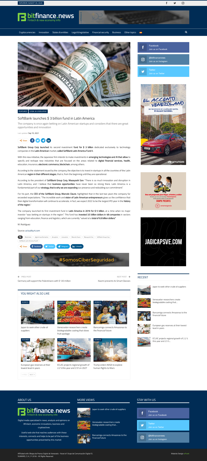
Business (116, 32)
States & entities (60, 32)
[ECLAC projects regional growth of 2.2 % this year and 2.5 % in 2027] (74, 350)
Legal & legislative (80, 32)
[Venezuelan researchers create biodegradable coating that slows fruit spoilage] (74, 312)
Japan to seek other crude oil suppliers (169, 286)
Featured (23, 111)
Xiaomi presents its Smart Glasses (114, 281)
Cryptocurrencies (27, 32)
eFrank (186, 453)
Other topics (130, 32)
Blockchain (28, 237)
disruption (55, 237)
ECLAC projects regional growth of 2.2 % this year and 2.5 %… (170, 340)
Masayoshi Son (88, 237)
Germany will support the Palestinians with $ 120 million (44, 281)
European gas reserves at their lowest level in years (170, 327)
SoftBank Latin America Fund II (28, 241)
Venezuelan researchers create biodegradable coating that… (166, 301)
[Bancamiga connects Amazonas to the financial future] (110, 312)
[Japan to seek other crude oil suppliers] (38, 312)
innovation (65, 237)
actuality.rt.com (32, 230)
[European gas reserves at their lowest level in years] (38, 350)
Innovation (44, 32)
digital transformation (41, 237)
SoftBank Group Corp (103, 237)
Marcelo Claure (76, 237)
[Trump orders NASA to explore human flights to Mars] (110, 350)
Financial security (100, 32)
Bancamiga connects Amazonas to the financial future (170, 314)
